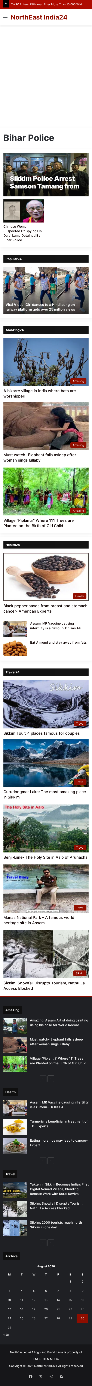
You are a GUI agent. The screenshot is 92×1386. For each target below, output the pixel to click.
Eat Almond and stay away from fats (58, 642)
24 (9, 1318)
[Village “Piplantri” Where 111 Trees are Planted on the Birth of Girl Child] (15, 1064)
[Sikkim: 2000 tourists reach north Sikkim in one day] (15, 1228)
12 (33, 1300)
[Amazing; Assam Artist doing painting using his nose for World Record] (15, 1026)
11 (21, 1300)
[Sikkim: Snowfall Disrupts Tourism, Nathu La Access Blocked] (15, 1209)
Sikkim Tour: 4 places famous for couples (41, 733)
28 (58, 1318)
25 (21, 1318)
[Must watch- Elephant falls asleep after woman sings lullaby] (15, 1045)
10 (9, 1300)
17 (9, 1309)
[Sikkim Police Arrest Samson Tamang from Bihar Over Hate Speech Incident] (45, 174)
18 (21, 1309)
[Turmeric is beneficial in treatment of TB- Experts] (15, 1127)
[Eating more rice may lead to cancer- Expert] (15, 1146)
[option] (46, 290)
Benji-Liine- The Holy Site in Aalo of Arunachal (45, 857)
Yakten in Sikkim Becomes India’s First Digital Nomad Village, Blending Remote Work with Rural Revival (59, 1189)
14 (58, 1300)
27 (45, 1318)
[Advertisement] (46, 78)
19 (33, 1309)
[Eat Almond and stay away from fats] (15, 648)
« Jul (6, 1334)
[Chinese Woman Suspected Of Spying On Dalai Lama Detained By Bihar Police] (23, 210)
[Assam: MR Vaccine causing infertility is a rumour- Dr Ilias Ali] (15, 629)
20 (46, 1309)
